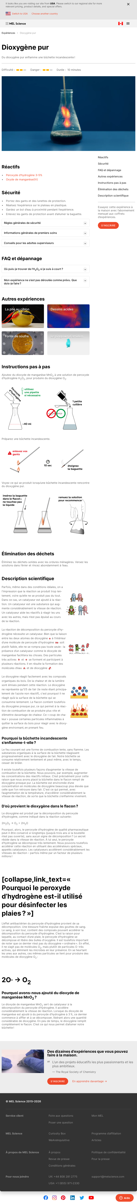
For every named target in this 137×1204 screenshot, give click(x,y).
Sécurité (103, 163)
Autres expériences (110, 176)
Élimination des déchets (113, 189)
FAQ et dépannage (109, 170)
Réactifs (103, 157)
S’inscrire (108, 225)
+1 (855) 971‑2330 (67, 1183)
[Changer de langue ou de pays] (120, 23)
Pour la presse (101, 1159)
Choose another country (45, 13)
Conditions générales (62, 1165)
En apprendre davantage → (89, 1081)
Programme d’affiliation (106, 1133)
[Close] (128, 4)
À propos (54, 1152)
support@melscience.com (108, 1176)
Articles (96, 1140)
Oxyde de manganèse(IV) (22, 179)
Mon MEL (97, 1115)
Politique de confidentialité (108, 1152)
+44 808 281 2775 (65, 1176)
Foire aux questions (61, 1115)
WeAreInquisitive (59, 1140)
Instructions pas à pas (112, 182)
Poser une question (61, 1122)
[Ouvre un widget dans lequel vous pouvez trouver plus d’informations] (124, 1198)
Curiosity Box (57, 1133)
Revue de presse (59, 1159)
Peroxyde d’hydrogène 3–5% (24, 175)
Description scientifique (113, 195)
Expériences (8, 32)
